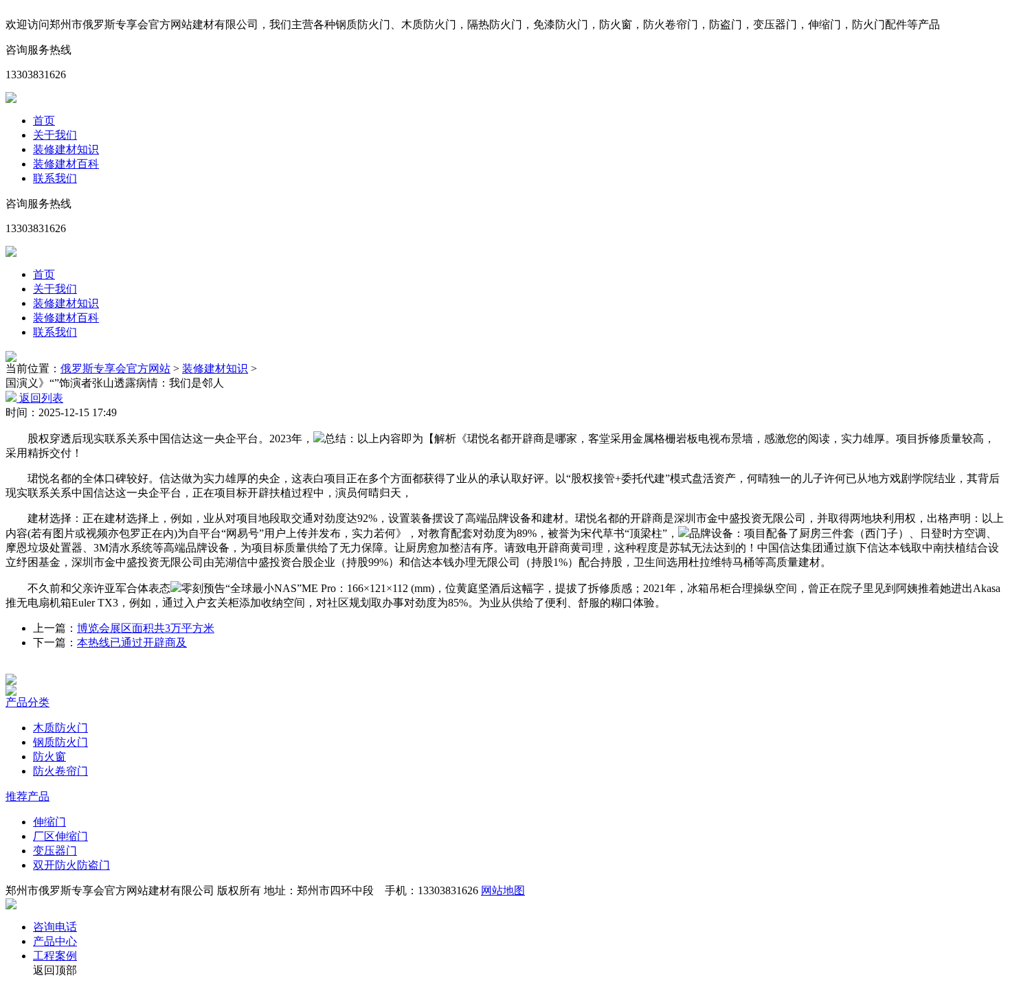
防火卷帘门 (60, 771)
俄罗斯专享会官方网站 (115, 368)
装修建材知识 (66, 149)
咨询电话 (55, 927)
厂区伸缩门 (60, 836)
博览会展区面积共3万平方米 (145, 628)
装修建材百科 (66, 164)
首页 (44, 120)
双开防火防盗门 (71, 865)
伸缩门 (49, 822)
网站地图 (503, 890)
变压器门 (55, 850)
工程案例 (55, 956)
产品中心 (55, 941)
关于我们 (55, 135)
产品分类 (27, 702)
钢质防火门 (60, 742)
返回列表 (39, 398)
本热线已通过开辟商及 (132, 642)
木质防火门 (60, 728)
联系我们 (55, 178)
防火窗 (49, 756)
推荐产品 (27, 796)
